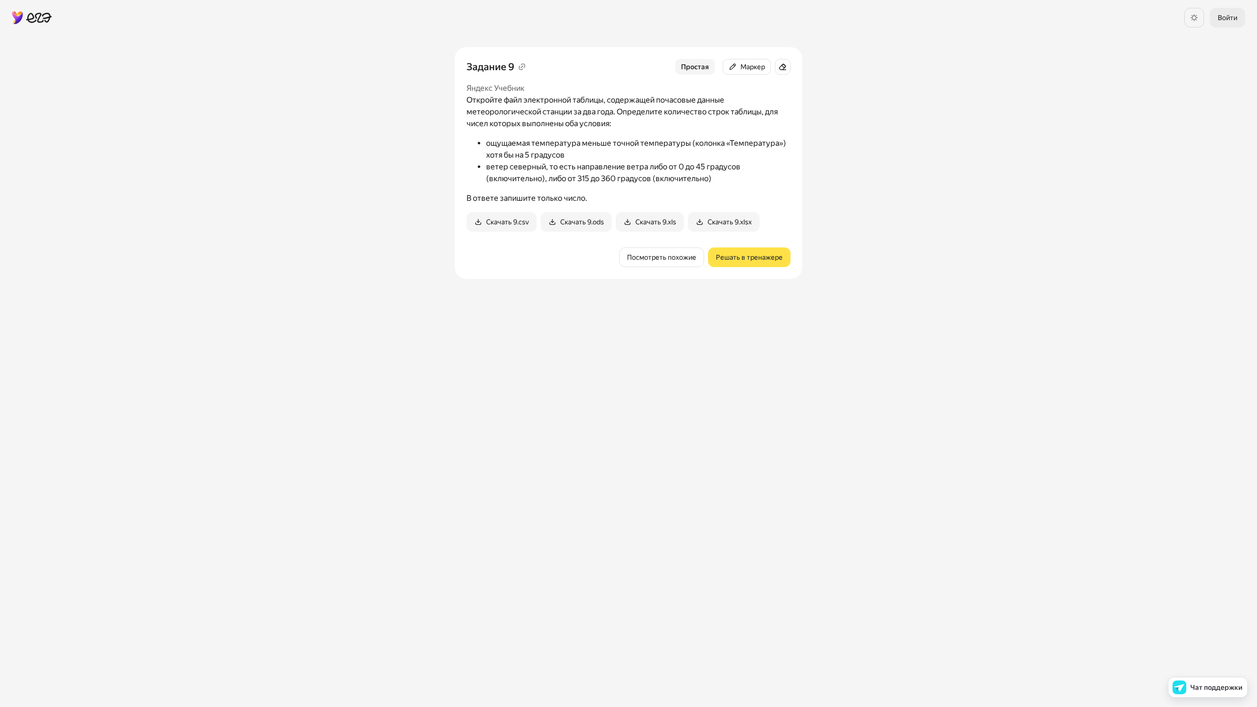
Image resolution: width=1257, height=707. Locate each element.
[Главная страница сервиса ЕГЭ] (32, 17)
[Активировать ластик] (783, 67)
